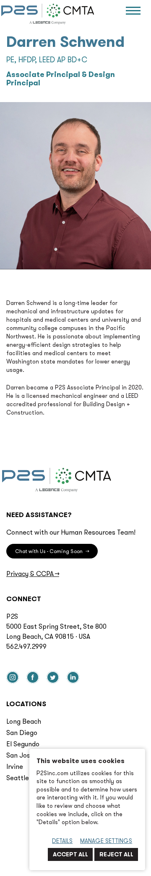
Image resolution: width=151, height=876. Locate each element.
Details (62, 841)
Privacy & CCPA (32, 573)
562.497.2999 (26, 646)
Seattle (17, 778)
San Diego (21, 732)
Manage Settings (106, 841)
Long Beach (23, 721)
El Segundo (22, 744)
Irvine (14, 766)
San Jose (20, 755)
